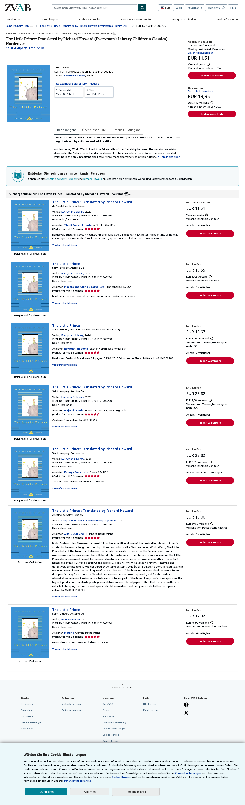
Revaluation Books (76, 348)
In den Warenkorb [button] (212, 75)
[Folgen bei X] (186, 713)
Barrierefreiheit (111, 740)
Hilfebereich (149, 704)
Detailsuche (13, 19)
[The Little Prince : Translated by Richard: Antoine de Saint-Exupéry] (30, 558)
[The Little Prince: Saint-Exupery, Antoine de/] (30, 373)
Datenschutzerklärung (114, 722)
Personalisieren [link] (136, 791)
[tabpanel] (118, 147)
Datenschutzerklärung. (78, 780)
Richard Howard (92, 178)
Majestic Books (74, 410)
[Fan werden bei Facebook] (186, 705)
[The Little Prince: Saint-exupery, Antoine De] (30, 311)
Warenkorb (27, 728)
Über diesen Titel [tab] (94, 130)
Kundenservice (151, 710)
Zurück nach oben (122, 687)
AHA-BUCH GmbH (75, 533)
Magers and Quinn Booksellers (84, 286)
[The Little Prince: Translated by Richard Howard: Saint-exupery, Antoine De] (30, 434)
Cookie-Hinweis (111, 734)
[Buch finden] (142, 7)
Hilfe (233, 7)
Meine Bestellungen (31, 722)
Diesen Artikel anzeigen (200, 52)
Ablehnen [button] (90, 791)
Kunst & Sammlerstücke (136, 19)
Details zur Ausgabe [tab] (126, 130)
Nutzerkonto (195, 7)
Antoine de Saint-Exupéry (61, 178)
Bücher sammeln (89, 19)
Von (65, 91)
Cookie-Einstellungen (188, 773)
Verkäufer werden (228, 19)
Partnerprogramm (71, 710)
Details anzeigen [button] (170, 156)
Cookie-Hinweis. (121, 776)
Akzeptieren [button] (46, 791)
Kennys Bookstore (76, 472)
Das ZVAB (108, 704)
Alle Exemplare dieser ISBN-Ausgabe (77, 83)
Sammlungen (49, 19)
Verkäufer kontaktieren (64, 245)
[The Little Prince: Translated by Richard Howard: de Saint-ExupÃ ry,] (30, 249)
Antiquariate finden (184, 19)
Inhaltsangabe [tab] (66, 130)
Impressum (108, 716)
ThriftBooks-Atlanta (78, 225)
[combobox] (95, 7)
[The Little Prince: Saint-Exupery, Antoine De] (30, 657)
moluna (69, 632)
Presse (106, 710)
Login (179, 7)
